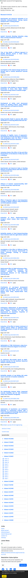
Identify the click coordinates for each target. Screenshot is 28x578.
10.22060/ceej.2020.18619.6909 (11, 297)
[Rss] (14, 570)
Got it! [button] (4, 576)
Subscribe (23, 565)
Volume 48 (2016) (8, 495)
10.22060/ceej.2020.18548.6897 (11, 207)
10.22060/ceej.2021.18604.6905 (11, 278)
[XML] (13, 8)
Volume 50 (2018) (8, 488)
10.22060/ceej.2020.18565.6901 (11, 239)
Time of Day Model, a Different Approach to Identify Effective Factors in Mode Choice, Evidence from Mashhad (14, 54)
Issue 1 (6, 478)
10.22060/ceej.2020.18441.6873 (11, 124)
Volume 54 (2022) (8, 453)
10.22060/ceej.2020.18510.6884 (11, 175)
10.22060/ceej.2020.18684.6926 (11, 398)
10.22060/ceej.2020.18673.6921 (11, 381)
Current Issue (5, 431)
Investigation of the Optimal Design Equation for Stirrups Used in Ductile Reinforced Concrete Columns (14, 71)
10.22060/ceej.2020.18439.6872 (11, 110)
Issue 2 (6, 476)
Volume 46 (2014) (8, 502)
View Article (4, 32)
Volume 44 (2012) (8, 509)
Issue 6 (6, 469)
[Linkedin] (11, 570)
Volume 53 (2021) (8, 456)
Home (2, 528)
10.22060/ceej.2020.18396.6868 (11, 77)
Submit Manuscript (6, 534)
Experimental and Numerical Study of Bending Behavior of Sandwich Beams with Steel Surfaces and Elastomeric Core (14, 169)
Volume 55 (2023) (8, 449)
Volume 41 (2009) (8, 520)
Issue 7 (6, 467)
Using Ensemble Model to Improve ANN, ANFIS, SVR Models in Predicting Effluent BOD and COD (14, 119)
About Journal (5, 530)
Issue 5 (6, 471)
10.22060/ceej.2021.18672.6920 (11, 367)
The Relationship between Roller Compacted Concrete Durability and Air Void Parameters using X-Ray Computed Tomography (14, 393)
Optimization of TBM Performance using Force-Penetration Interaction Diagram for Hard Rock (14, 346)
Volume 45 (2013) (8, 506)
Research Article (6, 15)
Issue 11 (6, 460)
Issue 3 (6, 475)
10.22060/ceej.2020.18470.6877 (11, 159)
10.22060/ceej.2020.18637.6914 (11, 335)
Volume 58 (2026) (8, 438)
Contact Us (4, 536)
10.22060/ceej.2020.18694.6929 (11, 417)
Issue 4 (6, 473)
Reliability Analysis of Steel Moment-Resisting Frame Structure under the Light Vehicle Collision (14, 234)
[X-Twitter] (7, 570)
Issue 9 (6, 464)
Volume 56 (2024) (8, 445)
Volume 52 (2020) (8, 481)
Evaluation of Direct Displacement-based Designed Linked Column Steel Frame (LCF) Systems (14, 219)
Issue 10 (6, 462)
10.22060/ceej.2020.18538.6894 (11, 189)
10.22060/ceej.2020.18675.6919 (11, 351)
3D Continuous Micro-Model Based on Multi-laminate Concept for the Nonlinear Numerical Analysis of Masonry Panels (14, 361)
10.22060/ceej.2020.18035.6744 (11, 26)
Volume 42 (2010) (8, 516)
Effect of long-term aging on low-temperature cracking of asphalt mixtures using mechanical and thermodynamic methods (14, 201)
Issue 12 (6, 458)
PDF (12, 32)
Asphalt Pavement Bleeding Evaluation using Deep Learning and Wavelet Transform (14, 37)
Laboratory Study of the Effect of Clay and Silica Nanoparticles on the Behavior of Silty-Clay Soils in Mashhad (14, 154)
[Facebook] (3, 570)
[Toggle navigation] (13, 3)
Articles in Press (6, 428)
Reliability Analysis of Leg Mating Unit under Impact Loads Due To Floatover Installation (14, 376)
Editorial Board (5, 532)
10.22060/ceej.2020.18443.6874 (11, 143)
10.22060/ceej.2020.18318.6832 (11, 59)
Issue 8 (6, 466)
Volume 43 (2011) (8, 513)
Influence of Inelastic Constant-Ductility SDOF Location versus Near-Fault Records (14, 184)
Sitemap (3, 537)
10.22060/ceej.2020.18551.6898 (11, 224)
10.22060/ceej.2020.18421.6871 (11, 94)
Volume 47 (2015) (8, 499)
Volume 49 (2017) (8, 492)
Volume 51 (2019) (8, 485)
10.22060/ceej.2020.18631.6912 (11, 317)
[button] (17, 573)
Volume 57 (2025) (8, 442)
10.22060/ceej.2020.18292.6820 (11, 42)
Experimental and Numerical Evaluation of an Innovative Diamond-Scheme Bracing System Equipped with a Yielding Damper (14, 20)
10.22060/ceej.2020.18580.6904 (11, 258)
